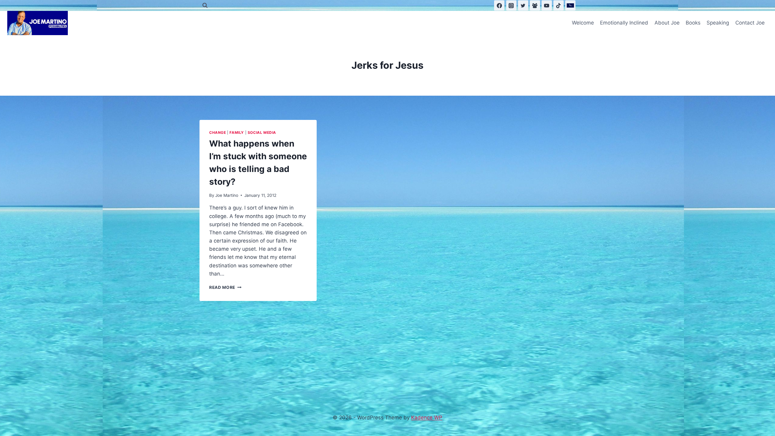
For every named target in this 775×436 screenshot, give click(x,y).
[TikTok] (558, 5)
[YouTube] (547, 5)
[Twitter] (523, 5)
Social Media (262, 132)
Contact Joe (750, 23)
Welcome (583, 23)
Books (693, 23)
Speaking (718, 23)
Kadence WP (426, 418)
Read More (225, 287)
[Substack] (570, 5)
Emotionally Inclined (624, 23)
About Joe (667, 23)
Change (217, 132)
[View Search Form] (205, 5)
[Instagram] (511, 5)
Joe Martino (226, 195)
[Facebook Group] (535, 5)
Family (236, 132)
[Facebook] (499, 5)
